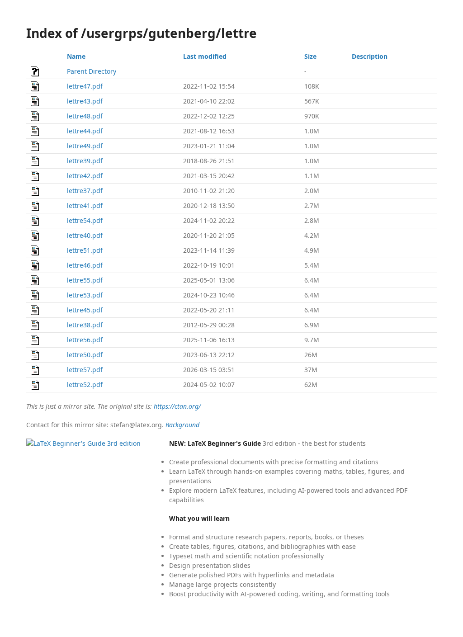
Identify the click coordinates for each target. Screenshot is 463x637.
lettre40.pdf (85, 235)
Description (369, 56)
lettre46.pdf (85, 265)
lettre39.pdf (85, 160)
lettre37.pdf (85, 190)
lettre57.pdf (85, 369)
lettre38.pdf (85, 325)
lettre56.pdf (85, 339)
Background (182, 424)
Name (76, 56)
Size (310, 56)
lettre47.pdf (85, 86)
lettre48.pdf (85, 116)
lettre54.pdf (85, 220)
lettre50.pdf (85, 354)
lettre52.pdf (85, 384)
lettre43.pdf (85, 101)
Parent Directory (91, 71)
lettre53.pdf (85, 295)
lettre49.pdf (85, 146)
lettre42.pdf (85, 175)
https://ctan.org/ (177, 406)
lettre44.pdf (85, 131)
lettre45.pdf (85, 310)
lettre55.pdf (85, 280)
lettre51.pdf (85, 250)
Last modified (205, 56)
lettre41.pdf (85, 205)
